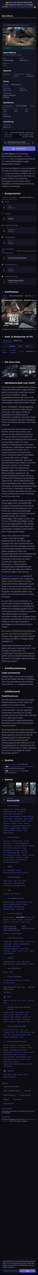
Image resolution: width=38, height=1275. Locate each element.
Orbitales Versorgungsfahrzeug (14, 885)
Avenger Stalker (15, 828)
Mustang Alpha (21, 902)
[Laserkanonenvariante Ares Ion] (27, 371)
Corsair (25, 951)
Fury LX (24, 1000)
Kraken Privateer (19, 941)
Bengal (5, 1047)
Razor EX (6, 1000)
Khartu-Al (25, 873)
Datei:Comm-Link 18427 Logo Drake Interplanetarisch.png (11, 928)
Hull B (5, 1022)
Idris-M (13, 823)
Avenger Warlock (15, 821)
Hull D (27, 1012)
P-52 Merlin (26, 980)
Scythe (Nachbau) (9, 961)
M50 (9, 1035)
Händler (12, 346)
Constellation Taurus (24, 1045)
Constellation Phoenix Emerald (13, 1064)
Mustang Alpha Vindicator (12, 904)
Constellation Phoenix (10, 1059)
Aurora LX (22, 1059)
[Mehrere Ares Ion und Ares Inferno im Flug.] (33, 789)
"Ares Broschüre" (12, 764)
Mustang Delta (19, 907)
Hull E (26, 1015)
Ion (31, 648)
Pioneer (24, 904)
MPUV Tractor (7, 881)
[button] (11, 1270)
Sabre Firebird (29, 819)
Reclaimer (6, 823)
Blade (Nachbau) (9, 964)
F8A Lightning (8, 846)
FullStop (11, 269)
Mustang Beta (8, 907)
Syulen (5, 972)
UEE (3, 437)
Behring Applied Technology (12, 576)
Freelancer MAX (8, 1015)
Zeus (28, 1059)
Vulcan (29, 821)
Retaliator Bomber (20, 809)
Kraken (31, 951)
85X (13, 1032)
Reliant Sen (19, 1015)
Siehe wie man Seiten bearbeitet (21, 7)
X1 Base (6, 1037)
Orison (21, 351)
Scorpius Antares (9, 1057)
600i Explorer (14, 1037)
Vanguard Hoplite (9, 830)
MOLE (24, 881)
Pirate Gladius (8, 819)
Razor (5, 1003)
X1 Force (6, 1030)
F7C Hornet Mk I (8, 860)
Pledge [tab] (5, 84)
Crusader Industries (10, 55)
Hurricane (6, 841)
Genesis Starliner (9, 917)
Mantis (31, 1052)
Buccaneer (16, 946)
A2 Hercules (14, 922)
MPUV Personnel (18, 883)
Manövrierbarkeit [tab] (16, 296)
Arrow (24, 848)
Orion (30, 1057)
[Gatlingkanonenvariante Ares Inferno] (10, 371)
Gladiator (31, 855)
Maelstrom (12, 229)
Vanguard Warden (27, 816)
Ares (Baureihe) (17, 1099)
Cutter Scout (30, 941)
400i (33, 1032)
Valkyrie (24, 855)
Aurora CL (23, 1047)
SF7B (9, 407)
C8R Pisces (19, 857)
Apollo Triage (7, 1062)
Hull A (12, 1019)
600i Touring (14, 1030)
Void (4, 1074)
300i (29, 1035)
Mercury (6, 922)
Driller (26, 1074)
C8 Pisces (24, 853)
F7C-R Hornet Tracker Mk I (12, 848)
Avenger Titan (8, 809)
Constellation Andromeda (17, 1050)
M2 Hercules (30, 917)
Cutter (20, 951)
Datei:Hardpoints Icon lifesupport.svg (8, 251)
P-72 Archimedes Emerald (12, 980)
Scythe (15, 1074)
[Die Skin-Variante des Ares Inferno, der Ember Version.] (11, 789)
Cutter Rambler (8, 953)
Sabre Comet (7, 814)
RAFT (15, 881)
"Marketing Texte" (14, 771)
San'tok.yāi (10, 870)
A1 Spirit (20, 919)
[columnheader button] (5, 346)
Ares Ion (6, 919)
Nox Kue (18, 870)
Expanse (18, 1019)
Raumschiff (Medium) (9, 1095)
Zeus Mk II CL (7, 1066)
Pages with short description (11, 1086)
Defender (6, 894)
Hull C (29, 1022)
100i (25, 1030)
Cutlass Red (7, 946)
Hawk (26, 857)
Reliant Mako (19, 1012)
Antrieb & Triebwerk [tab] (27, 197)
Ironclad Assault (15, 933)
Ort (20, 346)
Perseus (13, 1045)
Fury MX (30, 1000)
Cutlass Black (7, 941)
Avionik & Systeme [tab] (10, 197)
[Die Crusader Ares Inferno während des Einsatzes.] (26, 789)
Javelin (24, 821)
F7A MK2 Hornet (20, 860)
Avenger (26, 823)
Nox (4, 870)
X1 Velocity (7, 1032)
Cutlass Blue (7, 944)
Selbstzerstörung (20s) (15, 281)
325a (21, 1030)
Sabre (25, 830)
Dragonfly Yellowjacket (11, 949)
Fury (18, 1000)
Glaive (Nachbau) (21, 964)
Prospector (26, 1019)
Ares (4, 65)
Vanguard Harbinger (19, 826)
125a (21, 1032)
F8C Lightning (8, 850)
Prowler (31, 964)
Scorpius (25, 1052)
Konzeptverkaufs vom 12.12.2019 (14, 707)
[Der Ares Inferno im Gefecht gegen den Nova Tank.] (18, 789)
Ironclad (6, 933)
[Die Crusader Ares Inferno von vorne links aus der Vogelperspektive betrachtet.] (4, 789)
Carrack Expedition (20, 846)
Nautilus (19, 830)
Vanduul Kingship (9, 1077)
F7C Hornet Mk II (17, 841)
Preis (27, 346)
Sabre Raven (18, 819)
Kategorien (5, 1083)
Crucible (24, 850)
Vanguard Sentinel (9, 812)
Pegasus (16, 1062)
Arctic (10, 241)
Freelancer (12, 1022)
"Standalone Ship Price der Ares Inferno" (20, 766)
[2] (16, 709)
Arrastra (6, 1045)
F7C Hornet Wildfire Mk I (21, 843)
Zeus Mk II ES (13, 1047)
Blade (9, 1074)
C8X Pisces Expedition (10, 862)
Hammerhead (18, 814)
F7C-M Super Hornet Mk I (11, 855)
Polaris (30, 1047)
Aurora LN (21, 1054)
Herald (14, 951)
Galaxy (5, 1050)
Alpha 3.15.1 (29, 48)
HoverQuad (20, 909)
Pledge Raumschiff (8, 1104)
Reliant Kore (21, 1022)
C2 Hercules (28, 919)
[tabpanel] (19, 92)
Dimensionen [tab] (7, 106)
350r (16, 1032)
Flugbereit (6, 1099)
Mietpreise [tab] (18, 340)
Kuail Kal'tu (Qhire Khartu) (12, 873)
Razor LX (13, 1000)
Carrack (26, 841)
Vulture (15, 944)
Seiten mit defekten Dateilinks (11, 1091)
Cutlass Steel (24, 949)
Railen (11, 972)
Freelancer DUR (8, 1012)
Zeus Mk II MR (8, 1052)
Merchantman (16, 894)
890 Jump (27, 1032)
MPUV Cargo (7, 883)
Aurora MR (29, 1064)
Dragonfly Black (24, 944)
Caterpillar (7, 951)
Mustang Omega (9, 902)
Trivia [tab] (5, 296)
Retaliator (25, 828)
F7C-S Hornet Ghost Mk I (11, 853)
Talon (18, 961)
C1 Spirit (13, 919)
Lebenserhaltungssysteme (17, 258)
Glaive (20, 1074)
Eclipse (20, 823)
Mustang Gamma (9, 909)
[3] (18, 752)
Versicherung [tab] (15, 84)
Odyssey (6, 1019)
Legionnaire (7, 843)
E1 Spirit (22, 922)
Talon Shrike (25, 961)
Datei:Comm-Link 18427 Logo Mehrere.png (14, 988)
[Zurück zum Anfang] (19, 16)
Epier (10, 206)
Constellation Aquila (10, 1054)
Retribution (7, 992)
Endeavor (18, 1017)
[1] (3, 141)
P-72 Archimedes (9, 983)
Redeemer (6, 826)
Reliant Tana (26, 1017)
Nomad (30, 902)
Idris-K (5, 821)
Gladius (6, 828)
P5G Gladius (21, 812)
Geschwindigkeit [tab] (21, 106)
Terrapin (17, 850)
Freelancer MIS (8, 1017)
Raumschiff (27, 1091)
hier (15, 684)
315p (21, 1037)
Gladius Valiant (8, 833)
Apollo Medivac (21, 1057)
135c (4, 1035)
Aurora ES (17, 1052)
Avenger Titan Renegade (11, 816)
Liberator (31, 846)
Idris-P (29, 826)
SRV (19, 881)
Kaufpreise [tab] (7, 340)
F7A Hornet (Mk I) (9, 857)
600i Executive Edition (19, 1035)
